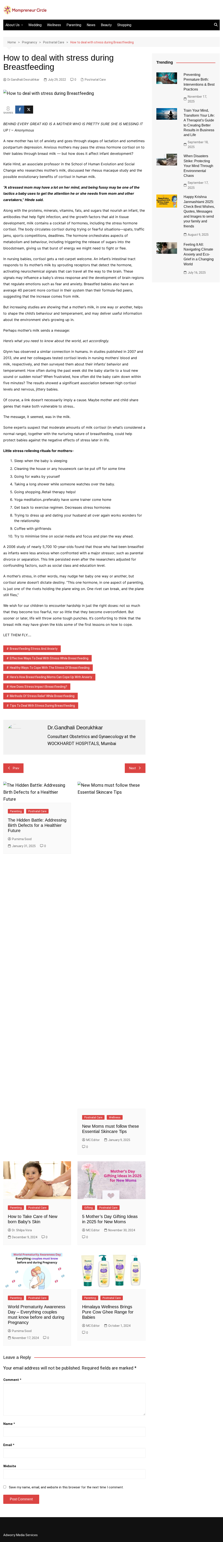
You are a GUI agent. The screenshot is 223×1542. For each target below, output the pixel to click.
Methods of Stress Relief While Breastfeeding (42, 696)
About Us (12, 25)
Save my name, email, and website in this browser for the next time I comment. (66, 1487)
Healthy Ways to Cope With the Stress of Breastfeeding (50, 667)
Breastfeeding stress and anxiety (33, 648)
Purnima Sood (22, 839)
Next (132, 768)
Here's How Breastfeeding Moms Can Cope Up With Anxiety (51, 677)
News (91, 25)
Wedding (35, 25)
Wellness (54, 25)
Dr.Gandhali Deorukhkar (23, 79)
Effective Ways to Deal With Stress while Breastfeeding (49, 658)
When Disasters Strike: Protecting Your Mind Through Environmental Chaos (198, 165)
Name (9, 1424)
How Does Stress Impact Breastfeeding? (38, 686)
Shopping (124, 25)
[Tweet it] (28, 110)
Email (8, 1445)
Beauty (106, 25)
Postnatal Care (95, 79)
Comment (12, 1380)
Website (9, 1466)
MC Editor (93, 1140)
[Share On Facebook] (19, 110)
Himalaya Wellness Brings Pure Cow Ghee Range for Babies (107, 1312)
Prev (16, 768)
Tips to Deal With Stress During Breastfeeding (42, 705)
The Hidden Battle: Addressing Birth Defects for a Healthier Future (37, 825)
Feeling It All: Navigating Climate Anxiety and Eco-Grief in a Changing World (199, 254)
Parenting (73, 25)
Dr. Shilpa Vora (22, 1230)
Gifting (88, 1207)
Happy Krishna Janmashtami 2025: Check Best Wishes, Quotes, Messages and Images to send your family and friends (199, 211)
